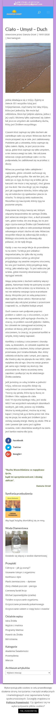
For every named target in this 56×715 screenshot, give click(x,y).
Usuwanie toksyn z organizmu (20, 572)
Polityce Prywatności (17, 702)
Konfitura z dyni (13, 577)
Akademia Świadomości (16, 651)
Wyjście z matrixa (14, 625)
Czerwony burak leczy (16, 590)
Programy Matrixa (14, 630)
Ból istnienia (11, 639)
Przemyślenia (11, 655)
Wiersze (9, 660)
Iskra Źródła (11, 620)
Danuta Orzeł (29, 34)
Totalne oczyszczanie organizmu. (21, 599)
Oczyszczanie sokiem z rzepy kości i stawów (27, 608)
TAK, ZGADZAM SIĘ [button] (28, 711)
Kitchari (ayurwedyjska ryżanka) (20, 595)
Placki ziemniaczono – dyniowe (20, 581)
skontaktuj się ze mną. (34, 520)
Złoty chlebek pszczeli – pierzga (21, 586)
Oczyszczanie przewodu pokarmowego (24, 604)
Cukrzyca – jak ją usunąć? (17, 567)
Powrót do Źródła (14, 634)
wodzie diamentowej (37, 555)
